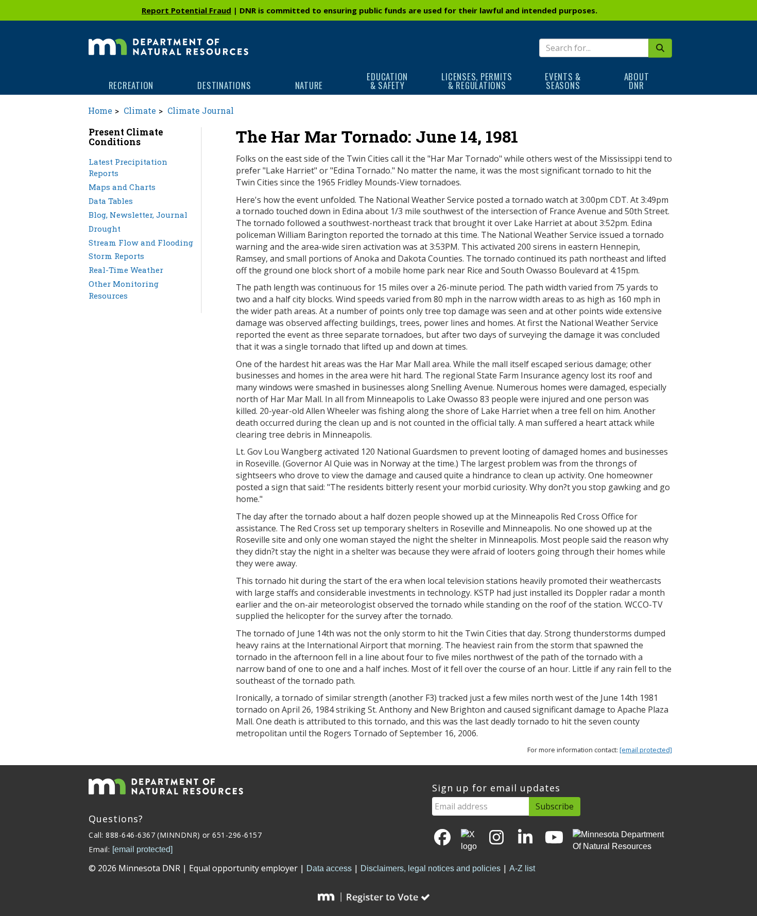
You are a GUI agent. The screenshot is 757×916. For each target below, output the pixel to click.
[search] (660, 48)
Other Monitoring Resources (124, 290)
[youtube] (554, 838)
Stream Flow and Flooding (141, 242)
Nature (309, 85)
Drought (105, 228)
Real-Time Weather (126, 270)
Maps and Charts (122, 187)
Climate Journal (200, 110)
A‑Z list (522, 868)
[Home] (168, 39)
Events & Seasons (563, 81)
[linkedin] (525, 838)
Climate (140, 110)
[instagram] (496, 838)
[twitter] (469, 841)
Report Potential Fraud (186, 10)
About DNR (636, 81)
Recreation (131, 85)
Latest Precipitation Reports (128, 168)
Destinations (224, 85)
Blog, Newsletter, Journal (138, 215)
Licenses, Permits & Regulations (476, 81)
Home (100, 110)
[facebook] (442, 838)
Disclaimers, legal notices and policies (430, 868)
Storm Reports (116, 256)
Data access (329, 868)
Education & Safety (387, 81)
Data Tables (111, 201)
